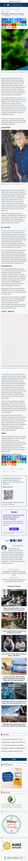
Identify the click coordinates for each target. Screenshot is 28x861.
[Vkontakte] (19, 19)
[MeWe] (9, 22)
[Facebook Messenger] (9, 19)
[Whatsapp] (19, 25)
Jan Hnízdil (11, 469)
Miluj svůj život (10, 374)
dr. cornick (4, 469)
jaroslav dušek (19, 469)
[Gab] (14, 22)
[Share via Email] (21, 540)
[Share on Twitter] (17, 540)
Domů (2, 9)
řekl (24, 110)
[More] (14, 27)
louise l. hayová (5, 471)
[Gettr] (14, 25)
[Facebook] (3, 19)
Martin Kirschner (7, 15)
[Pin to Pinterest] (19, 540)
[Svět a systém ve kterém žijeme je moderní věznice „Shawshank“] (14, 643)
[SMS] (3, 27)
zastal (7, 192)
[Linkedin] (3, 22)
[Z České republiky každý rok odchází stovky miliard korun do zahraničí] (14, 620)
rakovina (13, 471)
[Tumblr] (24, 22)
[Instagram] (19, 22)
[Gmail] (9, 27)
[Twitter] (14, 19)
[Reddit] (9, 25)
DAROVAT (14, 529)
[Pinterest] (3, 25)
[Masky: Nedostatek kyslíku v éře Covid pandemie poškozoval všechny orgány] (14, 597)
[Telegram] (24, 19)
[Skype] (24, 25)
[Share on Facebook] (14, 540)
